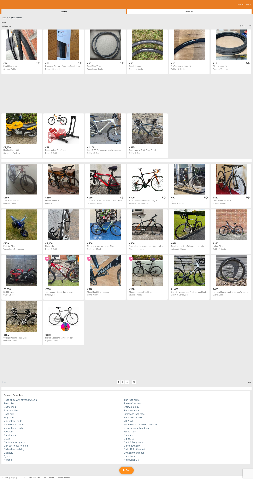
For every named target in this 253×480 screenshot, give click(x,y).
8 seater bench (11, 435)
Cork (54, 295)
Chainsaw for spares (14, 442)
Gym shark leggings (134, 453)
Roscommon (19, 249)
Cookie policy (48, 478)
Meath (98, 249)
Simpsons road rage (134, 414)
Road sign (9, 414)
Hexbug (8, 460)
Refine (242, 26)
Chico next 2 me (132, 445)
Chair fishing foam (133, 442)
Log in (22, 478)
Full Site (4, 478)
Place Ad (189, 12)
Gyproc (7, 456)
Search (64, 12)
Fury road (9, 417)
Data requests (34, 478)
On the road (10, 407)
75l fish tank (130, 431)
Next (249, 382)
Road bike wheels (133, 417)
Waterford (56, 69)
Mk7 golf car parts (13, 421)
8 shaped (128, 435)
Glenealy (8, 453)
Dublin (13, 69)
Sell (127, 470)
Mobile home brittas (14, 424)
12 (134, 382)
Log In (248, 5)
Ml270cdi (128, 421)
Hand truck (129, 456)
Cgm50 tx (129, 438)
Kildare (99, 203)
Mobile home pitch (13, 428)
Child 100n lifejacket (134, 449)
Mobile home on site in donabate (141, 424)
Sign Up (240, 5)
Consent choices (63, 478)
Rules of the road (132, 403)
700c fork (8, 431)
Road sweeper (131, 410)
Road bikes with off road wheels (20, 400)
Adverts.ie (12, 4)
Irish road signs (132, 400)
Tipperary (224, 69)
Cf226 (7, 438)
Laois (100, 69)
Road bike (9, 403)
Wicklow (16, 153)
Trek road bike (11, 410)
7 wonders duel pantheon (137, 428)
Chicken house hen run (16, 445)
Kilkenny (183, 249)
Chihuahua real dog (14, 449)
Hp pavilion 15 (131, 460)
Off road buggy (131, 407)
